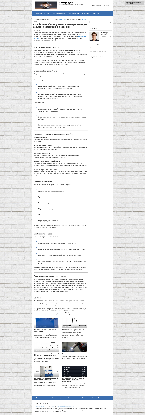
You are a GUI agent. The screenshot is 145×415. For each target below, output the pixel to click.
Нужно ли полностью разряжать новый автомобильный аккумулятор (73, 379)
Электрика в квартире (42, 13)
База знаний (95, 13)
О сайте (106, 5)
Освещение (85, 13)
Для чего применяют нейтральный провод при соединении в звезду (46, 354)
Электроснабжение (73, 13)
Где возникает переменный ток (73, 330)
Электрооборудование (58, 13)
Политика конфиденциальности (65, 406)
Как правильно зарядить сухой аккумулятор (45, 330)
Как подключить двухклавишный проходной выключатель (46, 379)
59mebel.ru (84, 19)
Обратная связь (96, 5)
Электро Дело (66, 2)
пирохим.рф (62, 19)
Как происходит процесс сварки (73, 354)
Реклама (52, 406)
